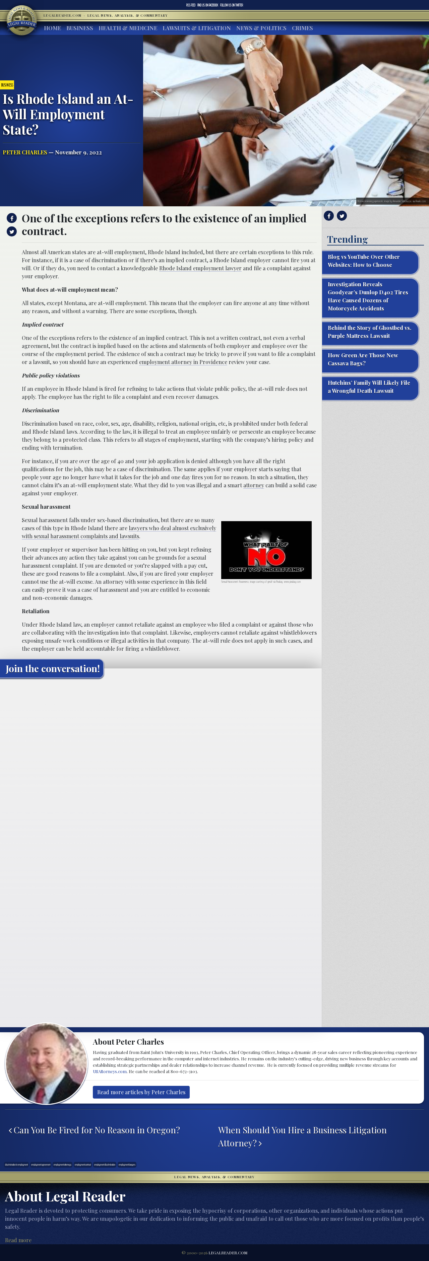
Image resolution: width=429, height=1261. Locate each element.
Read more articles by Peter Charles (141, 1092)
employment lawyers (127, 1165)
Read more (18, 1240)
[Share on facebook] (11, 218)
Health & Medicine (128, 27)
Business (79, 27)
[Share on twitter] (11, 231)
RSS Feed (190, 5)
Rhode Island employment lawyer (200, 268)
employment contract (83, 1165)
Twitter (231, 5)
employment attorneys (62, 1165)
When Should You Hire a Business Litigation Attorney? (302, 1136)
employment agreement (40, 1165)
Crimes (302, 27)
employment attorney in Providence (183, 361)
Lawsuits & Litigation (197, 27)
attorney (253, 485)
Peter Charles (25, 152)
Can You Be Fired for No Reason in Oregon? (96, 1129)
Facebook (207, 5)
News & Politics (261, 27)
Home (52, 27)
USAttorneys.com (110, 1071)
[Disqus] (161, 767)
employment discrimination (104, 1165)
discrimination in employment (16, 1165)
